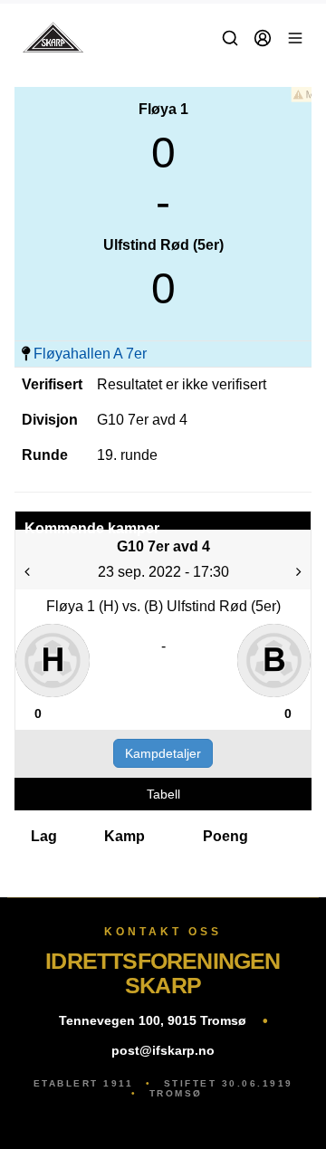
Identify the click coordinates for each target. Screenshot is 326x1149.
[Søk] (230, 38)
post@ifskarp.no (163, 1050)
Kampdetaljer (163, 753)
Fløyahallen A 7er (90, 353)
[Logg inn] (262, 38)
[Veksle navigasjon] (295, 38)
